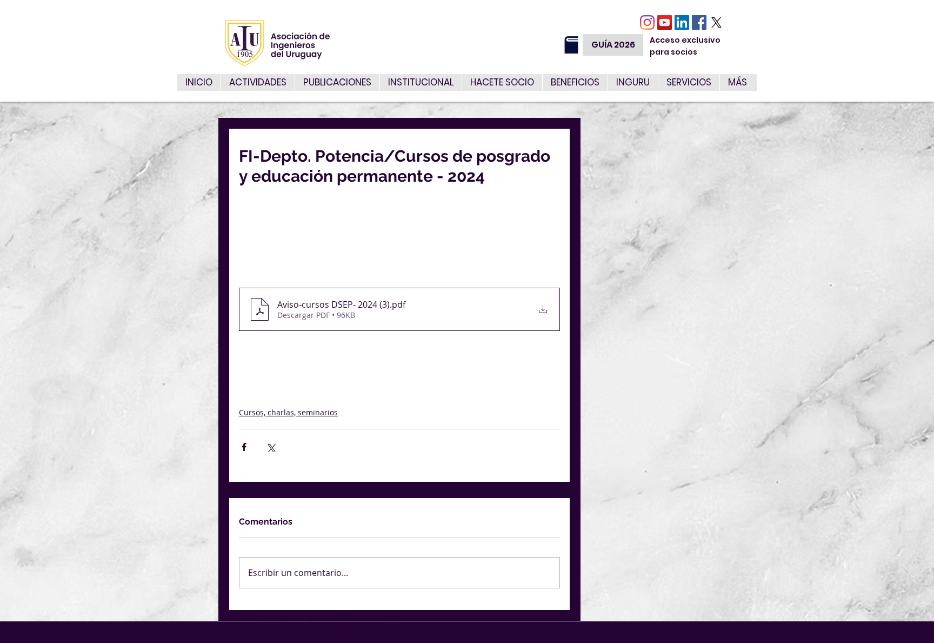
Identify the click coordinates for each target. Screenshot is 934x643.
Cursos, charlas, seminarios (288, 412)
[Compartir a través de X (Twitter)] (270, 447)
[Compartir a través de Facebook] (244, 447)
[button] (688, 82)
